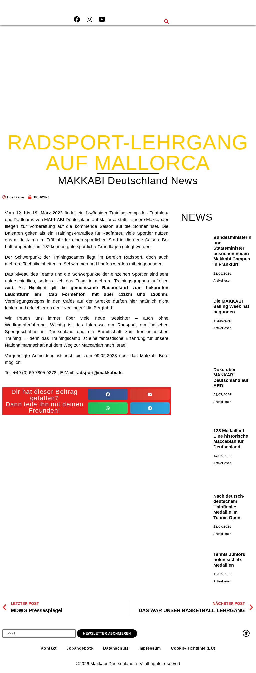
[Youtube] (102, 19)
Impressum (149, 648)
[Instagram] (89, 19)
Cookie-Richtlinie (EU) (193, 648)
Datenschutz (116, 648)
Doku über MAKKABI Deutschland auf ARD (231, 377)
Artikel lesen (223, 280)
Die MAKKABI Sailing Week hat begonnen (231, 306)
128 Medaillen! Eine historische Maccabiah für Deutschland (231, 438)
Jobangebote (79, 648)
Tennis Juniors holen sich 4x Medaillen (229, 560)
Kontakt (49, 648)
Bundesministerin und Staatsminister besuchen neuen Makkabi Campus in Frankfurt (233, 251)
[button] (166, 21)
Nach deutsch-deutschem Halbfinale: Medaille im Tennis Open (229, 507)
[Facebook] (77, 19)
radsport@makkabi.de (99, 372)
